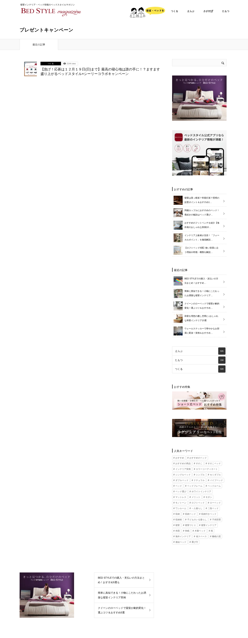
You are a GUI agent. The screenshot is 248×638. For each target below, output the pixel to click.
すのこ (199, 463)
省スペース (201, 536)
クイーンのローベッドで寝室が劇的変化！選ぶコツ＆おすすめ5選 (122, 610)
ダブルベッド (181, 480)
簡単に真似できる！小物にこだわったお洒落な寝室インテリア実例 (122, 595)
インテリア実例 (183, 469)
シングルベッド (183, 474)
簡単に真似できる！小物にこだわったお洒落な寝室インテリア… (201, 293)
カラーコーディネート (207, 469)
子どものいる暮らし (197, 519)
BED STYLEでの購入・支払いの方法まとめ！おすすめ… (201, 280)
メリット (196, 497)
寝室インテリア (208, 525)
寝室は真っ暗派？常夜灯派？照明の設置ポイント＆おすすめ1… (201, 200)
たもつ (225, 11)
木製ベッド (200, 531)
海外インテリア (183, 536)
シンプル (200, 474)
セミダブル (215, 474)
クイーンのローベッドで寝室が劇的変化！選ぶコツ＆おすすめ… (201, 305)
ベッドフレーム (194, 486)
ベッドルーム (214, 486)
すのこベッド (214, 463)
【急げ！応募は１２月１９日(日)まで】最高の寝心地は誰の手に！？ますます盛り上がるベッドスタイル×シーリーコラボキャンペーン (100, 71)
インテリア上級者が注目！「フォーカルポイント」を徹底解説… (201, 237)
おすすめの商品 (183, 463)
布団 (177, 531)
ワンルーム (180, 508)
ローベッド (215, 502)
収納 (177, 514)
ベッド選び (180, 491)
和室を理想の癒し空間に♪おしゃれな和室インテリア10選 (201, 318)
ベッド (178, 486)
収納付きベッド (208, 514)
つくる (174, 11)
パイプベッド (216, 480)
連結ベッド (180, 542)
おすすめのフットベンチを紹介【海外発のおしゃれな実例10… (201, 225)
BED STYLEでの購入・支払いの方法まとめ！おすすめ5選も (121, 580)
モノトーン (180, 502)
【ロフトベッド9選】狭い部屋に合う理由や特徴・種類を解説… (201, 250)
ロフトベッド (198, 502)
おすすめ (179, 458)
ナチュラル (199, 480)
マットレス (180, 497)
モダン (209, 497)
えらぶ (190, 11)
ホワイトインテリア (201, 491)
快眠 (187, 531)
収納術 (178, 519)
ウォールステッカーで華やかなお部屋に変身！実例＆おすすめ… (201, 330)
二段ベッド (213, 508)
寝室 (177, 525)
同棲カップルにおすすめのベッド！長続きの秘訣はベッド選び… (201, 212)
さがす (206, 11)
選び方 (195, 542)
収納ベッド (190, 514)
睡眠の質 (216, 536)
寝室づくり (190, 525)
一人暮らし (197, 508)
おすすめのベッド (198, 458)
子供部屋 (216, 519)
